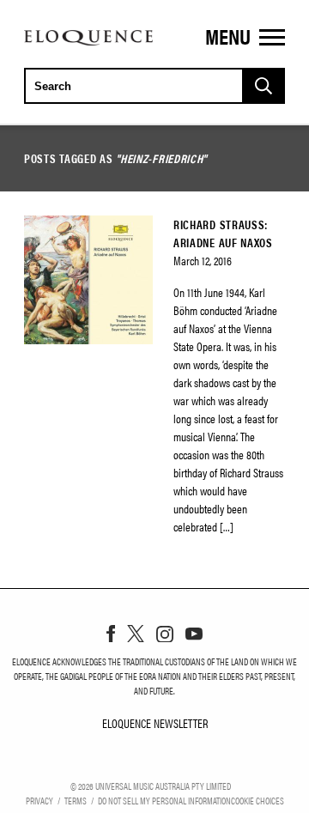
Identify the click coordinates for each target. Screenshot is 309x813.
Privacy (39, 800)
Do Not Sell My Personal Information (164, 800)
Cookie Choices (257, 800)
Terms (75, 800)
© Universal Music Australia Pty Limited (150, 785)
